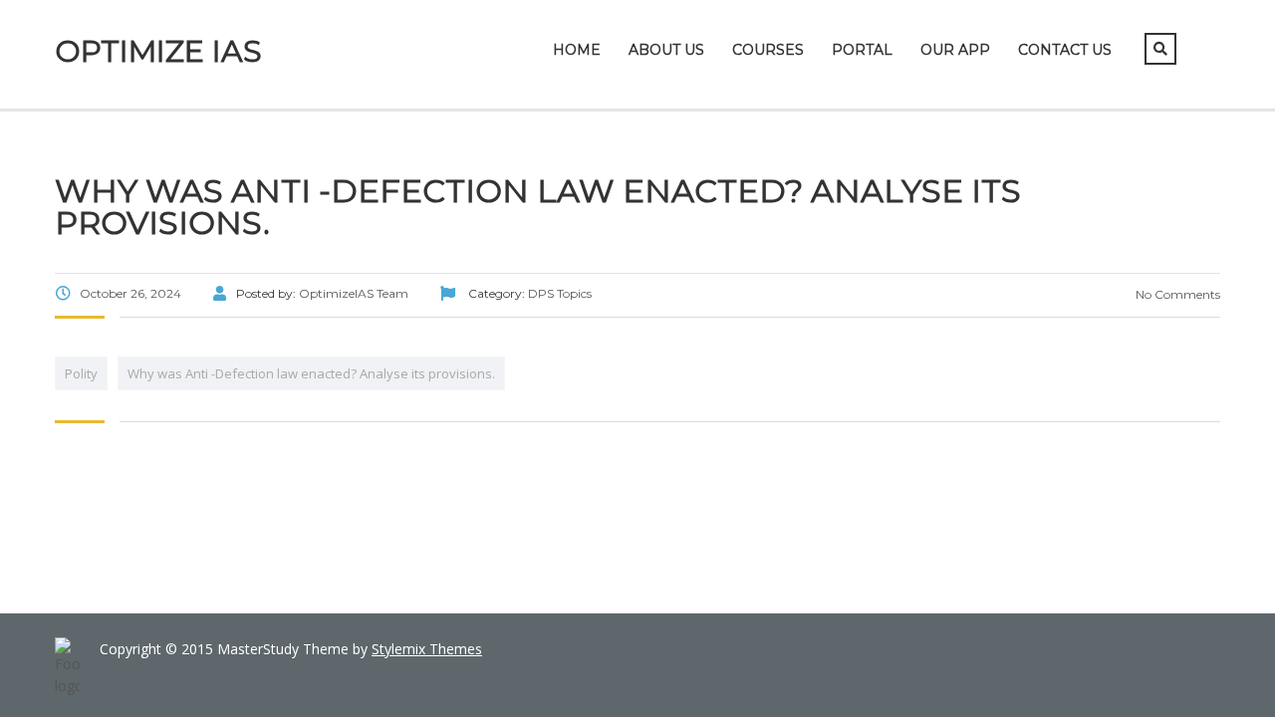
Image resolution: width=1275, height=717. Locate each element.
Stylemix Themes (427, 648)
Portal (862, 50)
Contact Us (1065, 50)
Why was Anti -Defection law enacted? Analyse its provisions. (311, 373)
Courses (768, 50)
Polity (81, 373)
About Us (666, 50)
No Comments (1176, 294)
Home (577, 50)
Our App (955, 50)
